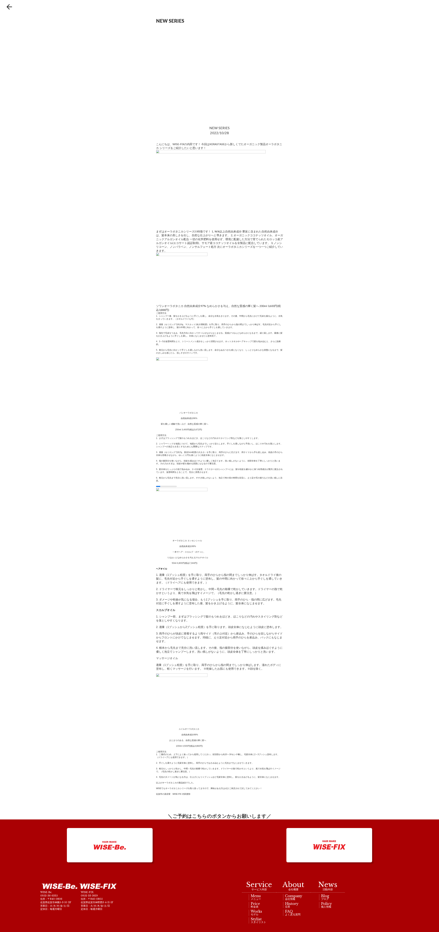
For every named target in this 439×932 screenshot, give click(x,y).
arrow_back (9, 7)
